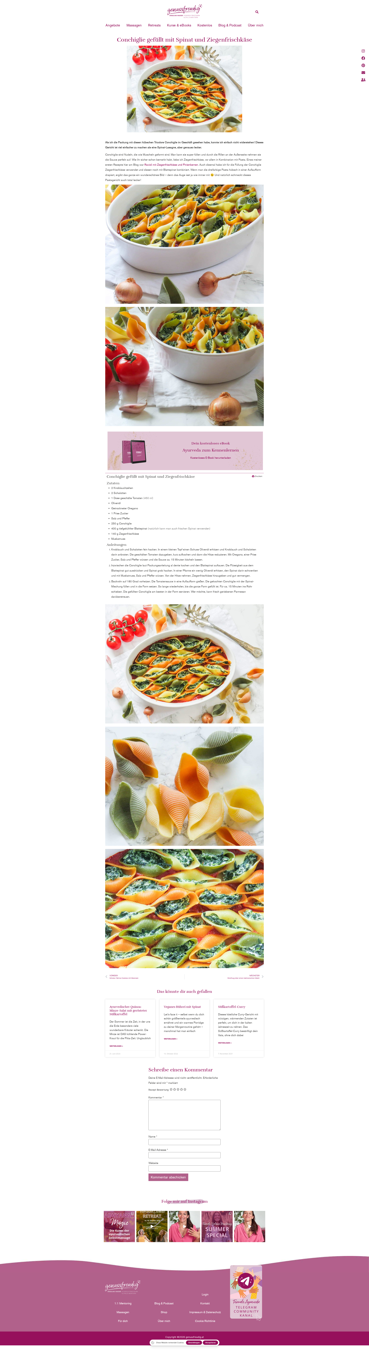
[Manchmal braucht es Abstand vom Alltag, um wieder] (151, 1226)
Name (152, 1136)
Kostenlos (204, 25)
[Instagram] (363, 50)
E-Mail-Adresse (158, 1150)
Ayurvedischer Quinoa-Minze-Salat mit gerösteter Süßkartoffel (128, 1010)
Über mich (255, 25)
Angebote (113, 25)
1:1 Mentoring (122, 1303)
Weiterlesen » (116, 1046)
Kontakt (205, 1303)
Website (153, 1163)
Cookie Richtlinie (205, 1321)
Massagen (134, 25)
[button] (257, 12)
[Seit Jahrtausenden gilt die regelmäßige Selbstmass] (119, 1226)
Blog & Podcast (229, 25)
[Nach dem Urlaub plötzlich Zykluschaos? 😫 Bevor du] (249, 1226)
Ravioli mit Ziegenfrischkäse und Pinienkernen (171, 164)
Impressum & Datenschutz (205, 1312)
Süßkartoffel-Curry (231, 1007)
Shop (164, 1312)
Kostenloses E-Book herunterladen (210, 457)
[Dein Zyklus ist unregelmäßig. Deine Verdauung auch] (184, 1226)
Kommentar (156, 1097)
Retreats (154, 25)
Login (205, 1294)
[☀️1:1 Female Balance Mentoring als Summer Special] (217, 1226)
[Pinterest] (363, 65)
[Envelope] (363, 72)
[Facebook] (363, 58)
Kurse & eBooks (179, 25)
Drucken (258, 476)
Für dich (123, 1321)
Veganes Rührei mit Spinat (182, 1007)
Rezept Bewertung (158, 1090)
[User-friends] (363, 79)
